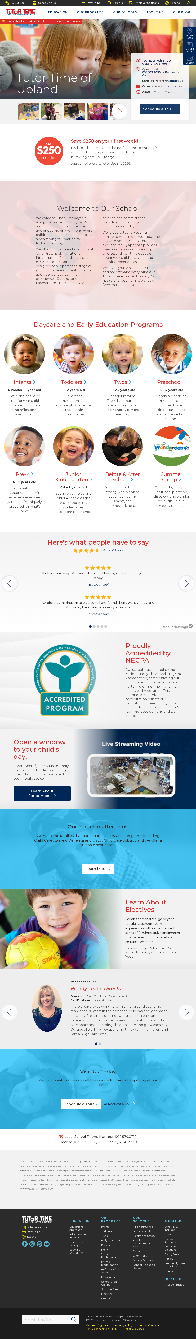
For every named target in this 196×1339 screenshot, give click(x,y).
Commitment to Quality (79, 1243)
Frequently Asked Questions (176, 1265)
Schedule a (158, 109)
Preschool (107, 1245)
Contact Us (175, 81)
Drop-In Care (109, 1277)
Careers (117, 2)
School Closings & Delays (144, 1266)
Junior (71, 477)
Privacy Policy (123, 1325)
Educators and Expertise (78, 1236)
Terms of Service (149, 1325)
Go (59, 21)
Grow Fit (106, 1298)
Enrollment (140, 1255)
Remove (72, 21)
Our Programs (90, 12)
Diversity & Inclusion (171, 1228)
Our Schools (125, 12)
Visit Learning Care (97, 1325)
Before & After (122, 477)
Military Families (143, 1260)
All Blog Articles (174, 1284)
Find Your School (143, 1226)
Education (58, 12)
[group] (28, 111)
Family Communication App (143, 1243)
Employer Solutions (147, 2)
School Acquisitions (172, 1240)
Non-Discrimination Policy (101, 1328)
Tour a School (141, 1231)
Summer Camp (110, 1289)
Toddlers (106, 1231)
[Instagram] (32, 1244)
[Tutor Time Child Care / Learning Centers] (37, 1219)
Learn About (41, 793)
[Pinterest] (39, 1244)
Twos (104, 1235)
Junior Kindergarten (109, 1256)
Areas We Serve (134, 1328)
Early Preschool (110, 1240)
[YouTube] (47, 1244)
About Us (155, 12)
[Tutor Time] (19, 11)
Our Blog (181, 12)
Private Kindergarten (109, 1263)
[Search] (73, 1319)
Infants (105, 1226)
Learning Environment (77, 1251)
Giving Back (172, 1254)
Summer (172, 477)
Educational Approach (76, 1228)
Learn (96, 869)
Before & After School (110, 1271)
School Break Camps (109, 1283)
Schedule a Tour (48, 2)
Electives (106, 1293)
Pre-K (104, 1249)
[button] (90, 626)
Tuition (137, 1251)
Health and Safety (144, 1235)
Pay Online (93, 2)
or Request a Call (117, 1104)
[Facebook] (25, 1244)
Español (175, 2)
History (169, 1258)
